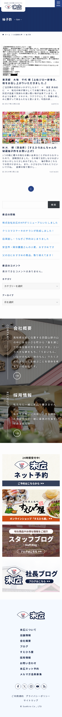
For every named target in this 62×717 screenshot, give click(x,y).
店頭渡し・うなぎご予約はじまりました (25, 238)
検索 (53, 204)
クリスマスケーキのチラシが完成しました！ (28, 230)
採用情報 (25, 657)
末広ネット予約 (29, 668)
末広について (28, 629)
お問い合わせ (28, 663)
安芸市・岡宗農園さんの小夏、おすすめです (28, 247)
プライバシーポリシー (38, 696)
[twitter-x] (24, 686)
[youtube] (37, 686)
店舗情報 (25, 635)
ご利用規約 (18, 696)
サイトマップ (31, 700)
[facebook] (18, 686)
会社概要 (25, 641)
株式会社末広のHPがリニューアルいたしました (30, 222)
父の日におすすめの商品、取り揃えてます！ (28, 255)
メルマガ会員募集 (31, 674)
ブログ (24, 646)
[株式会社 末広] (13, 6)
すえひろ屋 (27, 652)
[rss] (44, 686)
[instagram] (31, 686)
